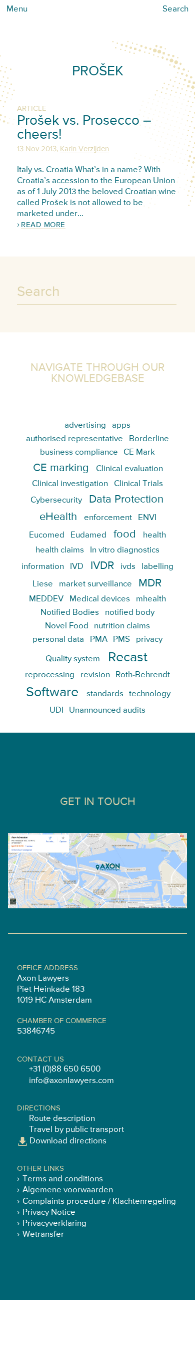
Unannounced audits (107, 710)
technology (149, 694)
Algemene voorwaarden (67, 1190)
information (43, 566)
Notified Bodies (69, 612)
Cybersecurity (56, 500)
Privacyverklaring (54, 1223)
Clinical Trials (138, 484)
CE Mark (139, 452)
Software (52, 692)
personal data (58, 639)
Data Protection (126, 499)
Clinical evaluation (129, 469)
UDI (57, 710)
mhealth (151, 599)
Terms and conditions (62, 1179)
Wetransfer (43, 1234)
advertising (85, 425)
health (154, 535)
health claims (60, 550)
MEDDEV (46, 599)
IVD (77, 566)
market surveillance (95, 584)
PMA (99, 639)
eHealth (58, 517)
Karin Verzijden (84, 149)
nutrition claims (122, 626)
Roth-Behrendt (143, 675)
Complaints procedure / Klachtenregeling (99, 1201)
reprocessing (49, 675)
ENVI (147, 518)
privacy (149, 639)
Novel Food (66, 626)
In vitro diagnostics (125, 550)
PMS (121, 639)
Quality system (73, 659)
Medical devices (100, 599)
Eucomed (46, 535)
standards (105, 694)
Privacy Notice (49, 1212)
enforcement (108, 518)
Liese (42, 584)
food (125, 534)
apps (121, 425)
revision (95, 675)
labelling (158, 566)
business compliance (79, 452)
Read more (43, 225)
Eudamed (88, 535)
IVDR (102, 565)
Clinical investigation (70, 484)
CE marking (61, 468)
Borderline (149, 439)
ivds (128, 566)
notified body (129, 612)
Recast (128, 657)
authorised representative (74, 439)
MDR (150, 583)
